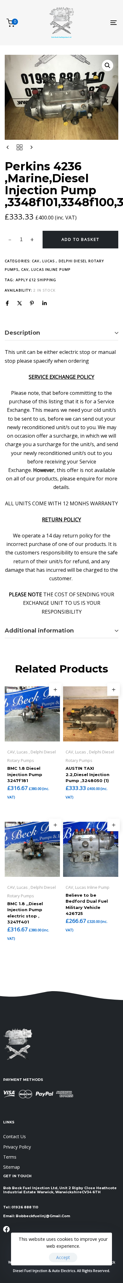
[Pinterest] (31, 303)
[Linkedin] (44, 303)
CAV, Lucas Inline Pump (46, 269)
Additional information (39, 630)
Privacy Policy (17, 1147)
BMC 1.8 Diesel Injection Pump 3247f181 (24, 774)
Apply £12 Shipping (36, 279)
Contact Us (14, 1136)
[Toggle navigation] (98, 22)
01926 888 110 (24, 1207)
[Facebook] (7, 303)
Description (22, 332)
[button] (107, 65)
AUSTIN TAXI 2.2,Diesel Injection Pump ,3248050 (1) (87, 774)
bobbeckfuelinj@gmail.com (43, 1216)
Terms (9, 1157)
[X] (19, 303)
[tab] (61, 333)
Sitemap (11, 1167)
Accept (63, 1257)
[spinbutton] (21, 239)
